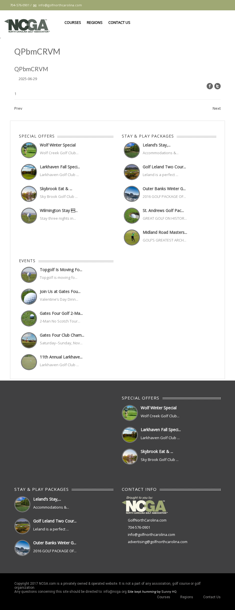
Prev (18, 108)
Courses (72, 22)
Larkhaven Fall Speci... (60, 166)
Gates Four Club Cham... (62, 335)
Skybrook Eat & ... (56, 188)
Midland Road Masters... (165, 232)
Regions (95, 22)
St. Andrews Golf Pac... (163, 210)
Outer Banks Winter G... (164, 188)
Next (217, 108)
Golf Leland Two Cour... (164, 166)
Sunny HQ (169, 592)
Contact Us (119, 22)
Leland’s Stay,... (157, 145)
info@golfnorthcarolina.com (151, 534)
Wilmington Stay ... (59, 210)
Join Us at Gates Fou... (60, 291)
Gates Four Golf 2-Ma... (61, 313)
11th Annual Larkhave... (61, 357)
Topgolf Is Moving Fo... (61, 269)
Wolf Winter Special (58, 145)
